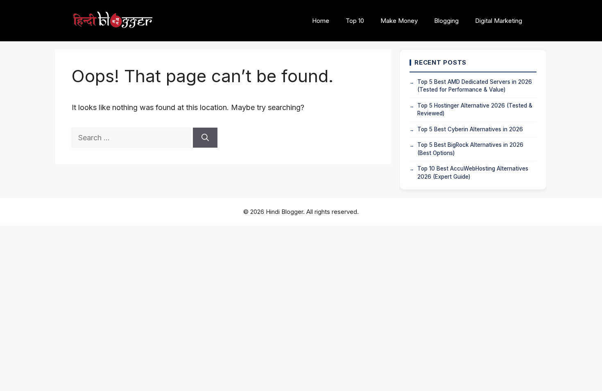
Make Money (399, 21)
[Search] (205, 138)
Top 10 (355, 21)
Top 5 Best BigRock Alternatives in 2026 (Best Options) (470, 149)
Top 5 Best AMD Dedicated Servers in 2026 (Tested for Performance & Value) (474, 86)
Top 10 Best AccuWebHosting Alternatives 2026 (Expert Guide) (472, 172)
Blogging (446, 21)
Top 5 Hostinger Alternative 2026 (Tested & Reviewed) (474, 109)
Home (320, 21)
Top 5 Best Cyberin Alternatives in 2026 (470, 129)
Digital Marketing (498, 21)
